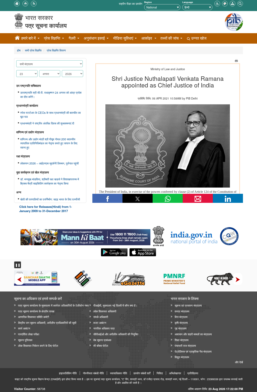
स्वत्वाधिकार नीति (118, 373)
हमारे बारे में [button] (28, 38)
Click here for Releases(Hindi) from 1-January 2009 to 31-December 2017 (45, 208)
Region (148, 2)
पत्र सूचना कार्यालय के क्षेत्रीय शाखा (36, 311)
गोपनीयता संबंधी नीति (93, 373)
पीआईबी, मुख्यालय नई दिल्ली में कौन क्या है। (115, 305)
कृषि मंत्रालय (181, 322)
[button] (217, 3)
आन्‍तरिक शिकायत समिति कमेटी (33, 317)
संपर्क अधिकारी (100, 317)
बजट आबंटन (99, 322)
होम (18, 50)
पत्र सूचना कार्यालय (46, 25)
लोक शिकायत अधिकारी (104, 311)
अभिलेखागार (175, 373)
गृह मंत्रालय (181, 328)
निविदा (160, 373)
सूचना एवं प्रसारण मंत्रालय (188, 305)
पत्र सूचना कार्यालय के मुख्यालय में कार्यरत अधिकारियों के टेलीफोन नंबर (53, 305)
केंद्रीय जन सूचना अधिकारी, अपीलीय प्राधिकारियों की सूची (47, 322)
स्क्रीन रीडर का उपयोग (130, 3)
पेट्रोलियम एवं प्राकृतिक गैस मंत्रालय (193, 351)
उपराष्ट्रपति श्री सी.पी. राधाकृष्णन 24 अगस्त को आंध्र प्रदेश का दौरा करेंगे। (51, 94)
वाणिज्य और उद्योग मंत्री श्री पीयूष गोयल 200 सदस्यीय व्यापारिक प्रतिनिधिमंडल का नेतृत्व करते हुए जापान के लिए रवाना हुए (48, 143)
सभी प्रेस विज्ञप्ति (33, 50)
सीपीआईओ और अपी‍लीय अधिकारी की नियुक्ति (115, 334)
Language (187, 2)
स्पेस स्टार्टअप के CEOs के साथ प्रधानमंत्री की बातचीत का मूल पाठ (50, 115)
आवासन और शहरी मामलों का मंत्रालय (193, 334)
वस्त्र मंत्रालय (182, 311)
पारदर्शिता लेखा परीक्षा (28, 334)
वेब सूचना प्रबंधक (102, 340)
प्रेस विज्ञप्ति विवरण (56, 50)
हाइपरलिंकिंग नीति (68, 373)
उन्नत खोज (198, 38)
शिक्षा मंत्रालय (182, 340)
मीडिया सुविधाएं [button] (123, 38)
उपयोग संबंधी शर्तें (141, 373)
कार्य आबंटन (24, 328)
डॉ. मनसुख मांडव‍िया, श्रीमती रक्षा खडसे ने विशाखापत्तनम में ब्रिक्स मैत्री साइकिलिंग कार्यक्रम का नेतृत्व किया (49, 181)
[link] (85, 236)
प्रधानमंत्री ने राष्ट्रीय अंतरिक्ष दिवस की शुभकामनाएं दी (47, 123)
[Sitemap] (232, 3)
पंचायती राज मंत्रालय (185, 345)
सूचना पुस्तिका (25, 340)
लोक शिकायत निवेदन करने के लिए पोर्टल (38, 345)
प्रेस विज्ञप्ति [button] (52, 38)
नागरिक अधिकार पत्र (104, 328)
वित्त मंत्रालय (181, 317)
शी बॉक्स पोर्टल (100, 345)
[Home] (17, 38)
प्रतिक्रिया (192, 373)
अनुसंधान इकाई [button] (94, 38)
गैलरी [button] (72, 38)
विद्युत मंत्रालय (182, 357)
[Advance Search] (240, 3)
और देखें (239, 362)
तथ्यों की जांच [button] (169, 38)
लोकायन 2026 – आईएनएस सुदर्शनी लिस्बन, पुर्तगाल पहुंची (49, 163)
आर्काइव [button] (146, 38)
